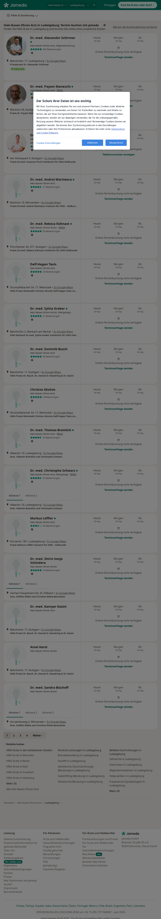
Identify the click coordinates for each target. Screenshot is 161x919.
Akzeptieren (116, 142)
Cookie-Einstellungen (48, 143)
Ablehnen (92, 142)
